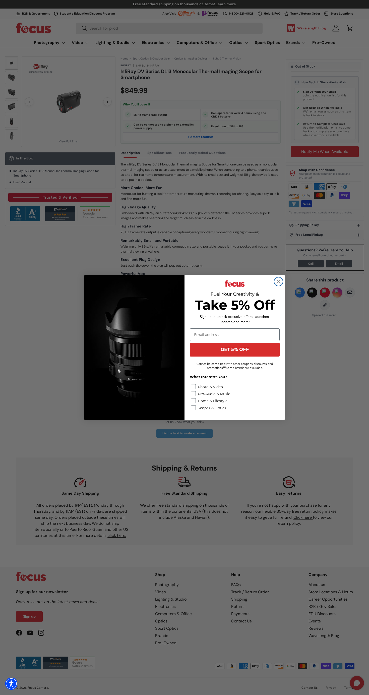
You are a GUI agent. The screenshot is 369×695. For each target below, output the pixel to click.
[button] (11, 683)
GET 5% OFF (235, 349)
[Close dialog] (278, 281)
